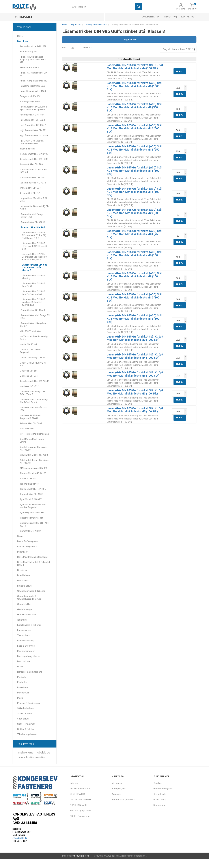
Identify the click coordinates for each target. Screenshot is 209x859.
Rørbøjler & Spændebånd (29, 671)
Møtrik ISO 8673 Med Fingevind (30, 351)
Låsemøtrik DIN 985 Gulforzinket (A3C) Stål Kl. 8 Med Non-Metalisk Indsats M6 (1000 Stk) (134, 86)
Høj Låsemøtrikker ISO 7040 (34, 135)
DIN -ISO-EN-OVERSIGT (82, 799)
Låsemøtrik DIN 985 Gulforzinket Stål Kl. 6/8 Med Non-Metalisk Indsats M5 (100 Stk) (135, 410)
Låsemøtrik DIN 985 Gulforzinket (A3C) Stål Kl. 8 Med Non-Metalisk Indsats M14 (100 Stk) (134, 171)
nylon (20, 757)
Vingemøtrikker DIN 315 (31, 517)
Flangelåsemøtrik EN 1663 (33, 91)
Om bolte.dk (159, 794)
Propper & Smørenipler (28, 703)
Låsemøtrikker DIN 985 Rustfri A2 (33, 285)
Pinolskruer (22, 687)
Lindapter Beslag (25, 640)
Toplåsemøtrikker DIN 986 (33, 489)
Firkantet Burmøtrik (29, 67)
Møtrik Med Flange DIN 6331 (34, 357)
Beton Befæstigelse (27, 541)
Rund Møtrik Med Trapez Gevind (32, 440)
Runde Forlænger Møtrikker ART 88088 (33, 448)
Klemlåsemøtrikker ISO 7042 (34, 159)
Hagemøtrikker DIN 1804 (32, 114)
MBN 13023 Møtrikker (30, 331)
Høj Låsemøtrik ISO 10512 (33, 125)
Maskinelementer (26, 651)
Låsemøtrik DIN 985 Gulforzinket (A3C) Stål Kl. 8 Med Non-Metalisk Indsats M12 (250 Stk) (134, 149)
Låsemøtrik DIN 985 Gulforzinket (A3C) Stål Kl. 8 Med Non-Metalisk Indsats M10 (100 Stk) (134, 297)
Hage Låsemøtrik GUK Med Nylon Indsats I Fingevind (33, 108)
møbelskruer (43, 752)
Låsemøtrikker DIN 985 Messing (33, 277)
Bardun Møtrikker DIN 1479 (33, 46)
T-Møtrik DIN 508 (28, 478)
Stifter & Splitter (25, 729)
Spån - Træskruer (26, 724)
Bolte (20, 36)
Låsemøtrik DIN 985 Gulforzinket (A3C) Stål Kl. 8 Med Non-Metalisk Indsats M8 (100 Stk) (134, 276)
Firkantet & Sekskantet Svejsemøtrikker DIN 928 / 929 (33, 59)
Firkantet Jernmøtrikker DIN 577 (33, 74)
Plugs (20, 698)
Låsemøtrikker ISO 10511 (32, 310)
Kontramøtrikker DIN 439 (32, 177)
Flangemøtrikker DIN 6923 (32, 86)
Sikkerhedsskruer (25, 708)
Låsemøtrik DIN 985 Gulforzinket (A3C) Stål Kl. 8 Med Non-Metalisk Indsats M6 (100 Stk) (134, 255)
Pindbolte (22, 682)
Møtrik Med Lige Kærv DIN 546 (33, 364)
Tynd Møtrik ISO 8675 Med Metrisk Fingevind (33, 506)
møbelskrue (25, 752)
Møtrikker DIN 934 (28, 376)
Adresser (116, 794)
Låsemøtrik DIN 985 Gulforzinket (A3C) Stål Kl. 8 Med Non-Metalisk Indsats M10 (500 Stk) (134, 128)
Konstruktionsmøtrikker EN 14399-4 (33, 171)
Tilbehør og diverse (27, 734)
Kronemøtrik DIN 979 (30, 193)
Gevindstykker (24, 604)
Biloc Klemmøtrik (28, 51)
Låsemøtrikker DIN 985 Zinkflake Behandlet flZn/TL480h (33, 302)
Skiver (20, 536)
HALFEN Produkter (26, 614)
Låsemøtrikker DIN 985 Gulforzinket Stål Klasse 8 (34, 267)
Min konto (180, 9)
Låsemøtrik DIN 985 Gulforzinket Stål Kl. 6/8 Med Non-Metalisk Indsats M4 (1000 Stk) (135, 356)
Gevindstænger (25, 609)
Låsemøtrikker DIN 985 (32, 227)
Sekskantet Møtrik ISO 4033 (34, 455)
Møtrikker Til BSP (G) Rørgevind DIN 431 (30, 417)
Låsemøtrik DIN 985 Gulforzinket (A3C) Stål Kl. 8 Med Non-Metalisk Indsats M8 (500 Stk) (134, 107)
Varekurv (157, 783)
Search (193, 49)
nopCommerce (81, 856)
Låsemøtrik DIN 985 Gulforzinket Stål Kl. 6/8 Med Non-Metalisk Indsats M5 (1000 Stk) (135, 374)
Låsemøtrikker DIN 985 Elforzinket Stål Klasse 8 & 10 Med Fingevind (34, 257)
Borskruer (22, 570)
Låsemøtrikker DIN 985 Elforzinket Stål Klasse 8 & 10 (34, 246)
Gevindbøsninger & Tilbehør (31, 591)
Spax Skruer (23, 718)
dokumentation (150, 17)
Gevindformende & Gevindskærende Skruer (29, 597)
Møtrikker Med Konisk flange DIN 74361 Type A (34, 401)
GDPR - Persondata (80, 816)
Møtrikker (22, 41)
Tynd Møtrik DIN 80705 (31, 499)
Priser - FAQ (170, 17)
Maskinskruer (24, 661)
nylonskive (29, 757)
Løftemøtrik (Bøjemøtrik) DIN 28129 (34, 207)
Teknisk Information (80, 788)
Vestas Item (23, 635)
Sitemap (74, 783)
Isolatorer (22, 619)
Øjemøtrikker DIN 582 (30, 531)
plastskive (40, 757)
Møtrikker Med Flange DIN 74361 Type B (32, 393)
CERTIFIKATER (77, 794)
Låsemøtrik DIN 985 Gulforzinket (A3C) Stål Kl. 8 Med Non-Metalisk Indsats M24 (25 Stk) (134, 234)
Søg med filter (130, 39)
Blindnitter (22, 551)
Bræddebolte (23, 575)
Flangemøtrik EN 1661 (31, 96)
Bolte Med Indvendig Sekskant (32, 557)
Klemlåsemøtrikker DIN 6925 (34, 154)
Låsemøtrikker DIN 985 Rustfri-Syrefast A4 (33, 293)
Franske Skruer (24, 585)
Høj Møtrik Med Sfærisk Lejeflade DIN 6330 (31, 142)
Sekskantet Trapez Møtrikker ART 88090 (34, 461)
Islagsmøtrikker (27, 148)
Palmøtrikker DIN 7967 (31, 423)
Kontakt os (187, 17)
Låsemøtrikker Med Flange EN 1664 (35, 316)
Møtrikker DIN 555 (28, 370)
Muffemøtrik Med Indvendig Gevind (34, 338)
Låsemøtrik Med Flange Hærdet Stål (31, 215)
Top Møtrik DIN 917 (29, 483)
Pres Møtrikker (27, 428)
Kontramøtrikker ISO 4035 (33, 182)
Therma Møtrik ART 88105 (33, 473)
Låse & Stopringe (26, 645)
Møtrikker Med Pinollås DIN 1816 (33, 409)
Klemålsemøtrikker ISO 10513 (34, 381)
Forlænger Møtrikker (30, 101)
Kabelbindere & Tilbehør (29, 625)
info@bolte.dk (20, 838)
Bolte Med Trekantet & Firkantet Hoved (33, 563)
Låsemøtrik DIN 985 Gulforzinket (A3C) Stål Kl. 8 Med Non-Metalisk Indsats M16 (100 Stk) (134, 192)
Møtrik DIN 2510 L (28, 344)
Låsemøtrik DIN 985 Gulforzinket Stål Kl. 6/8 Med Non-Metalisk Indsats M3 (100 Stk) (135, 392)
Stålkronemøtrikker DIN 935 (33, 468)
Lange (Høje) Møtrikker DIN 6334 (33, 199)
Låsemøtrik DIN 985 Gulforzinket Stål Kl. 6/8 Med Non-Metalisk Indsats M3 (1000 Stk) (135, 338)
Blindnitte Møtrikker (27, 546)
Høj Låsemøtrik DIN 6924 (32, 120)
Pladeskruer (23, 692)
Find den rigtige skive (80, 810)
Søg (138, 6)
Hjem (64, 24)
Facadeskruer (24, 630)
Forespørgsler (119, 788)
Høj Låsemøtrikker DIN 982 (33, 130)
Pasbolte (21, 677)
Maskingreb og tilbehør (28, 656)
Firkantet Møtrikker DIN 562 (33, 80)
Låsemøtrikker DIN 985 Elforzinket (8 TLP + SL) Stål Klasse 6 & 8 (34, 235)
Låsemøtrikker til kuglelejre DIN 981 (33, 324)
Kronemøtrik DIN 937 (30, 188)
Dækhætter (23, 580)
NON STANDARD (78, 805)
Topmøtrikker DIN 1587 (31, 494)
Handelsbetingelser (163, 788)
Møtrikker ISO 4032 (29, 386)
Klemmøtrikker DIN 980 (31, 164)
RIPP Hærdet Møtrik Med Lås (34, 433)
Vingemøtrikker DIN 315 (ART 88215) (34, 524)
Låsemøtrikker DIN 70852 (32, 222)
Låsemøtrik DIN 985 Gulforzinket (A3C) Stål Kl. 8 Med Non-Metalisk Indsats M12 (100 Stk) (134, 318)
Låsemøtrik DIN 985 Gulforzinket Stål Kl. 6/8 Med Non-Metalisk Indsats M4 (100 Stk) (135, 66)
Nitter (20, 666)
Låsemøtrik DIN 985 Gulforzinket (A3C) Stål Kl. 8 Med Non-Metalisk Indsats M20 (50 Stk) (134, 213)
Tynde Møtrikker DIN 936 (32, 512)
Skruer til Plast (24, 713)
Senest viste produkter (123, 799)
